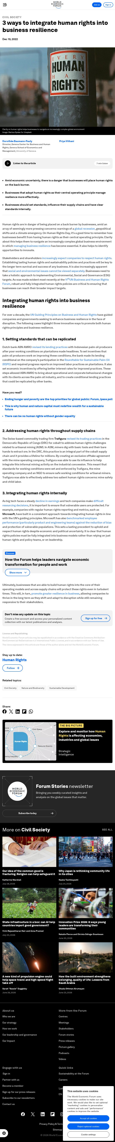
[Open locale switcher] (4, 1133)
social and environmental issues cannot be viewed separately (46, 270)
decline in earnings (47, 501)
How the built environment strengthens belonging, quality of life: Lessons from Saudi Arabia (84, 979)
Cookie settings (88, 1134)
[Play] (8, 163)
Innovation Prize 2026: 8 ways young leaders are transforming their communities (82, 925)
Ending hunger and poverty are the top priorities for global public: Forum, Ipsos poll (59, 399)
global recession (85, 228)
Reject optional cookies (88, 1126)
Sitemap (57, 1129)
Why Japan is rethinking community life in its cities (84, 872)
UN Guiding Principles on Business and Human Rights (63, 314)
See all (107, 829)
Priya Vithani (66, 141)
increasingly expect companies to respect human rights (76, 258)
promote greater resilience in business (55, 593)
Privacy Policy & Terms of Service (57, 1124)
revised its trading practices (84, 438)
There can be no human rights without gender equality (40, 416)
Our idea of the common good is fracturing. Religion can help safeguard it (28, 872)
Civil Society (12, 17)
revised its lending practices (50, 347)
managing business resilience (32, 245)
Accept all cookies (88, 1118)
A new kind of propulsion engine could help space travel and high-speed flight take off (27, 979)
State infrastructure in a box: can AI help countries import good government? (28, 923)
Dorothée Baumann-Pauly (17, 141)
